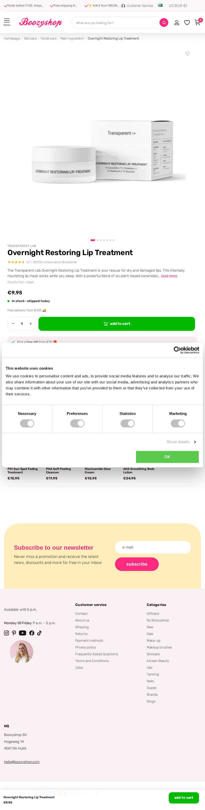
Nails (150, 681)
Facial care (48, 38)
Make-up (153, 640)
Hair (150, 667)
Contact (81, 613)
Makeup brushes (159, 647)
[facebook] (31, 632)
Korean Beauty (158, 661)
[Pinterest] (14, 632)
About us (82, 620)
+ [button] (30, 323)
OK (167, 457)
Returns (81, 634)
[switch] (77, 423)
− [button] (13, 323)
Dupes (151, 688)
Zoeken (164, 22)
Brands (152, 694)
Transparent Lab (22, 246)
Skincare (30, 38)
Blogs (151, 701)
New (150, 627)
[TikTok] (39, 632)
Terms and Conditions (92, 661)
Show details (178, 442)
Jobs (79, 667)
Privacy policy (85, 647)
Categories (156, 605)
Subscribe (137, 564)
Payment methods (89, 640)
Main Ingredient (72, 38)
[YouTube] (22, 632)
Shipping (82, 627)
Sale (150, 634)
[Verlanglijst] (188, 54)
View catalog (7, 20)
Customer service (90, 605)
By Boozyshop (158, 620)
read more (169, 276)
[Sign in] (177, 22)
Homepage (12, 38)
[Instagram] (6, 632)
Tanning (153, 674)
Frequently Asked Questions (96, 654)
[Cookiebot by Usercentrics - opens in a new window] (177, 350)
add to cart (184, 797)
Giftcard (153, 613)
